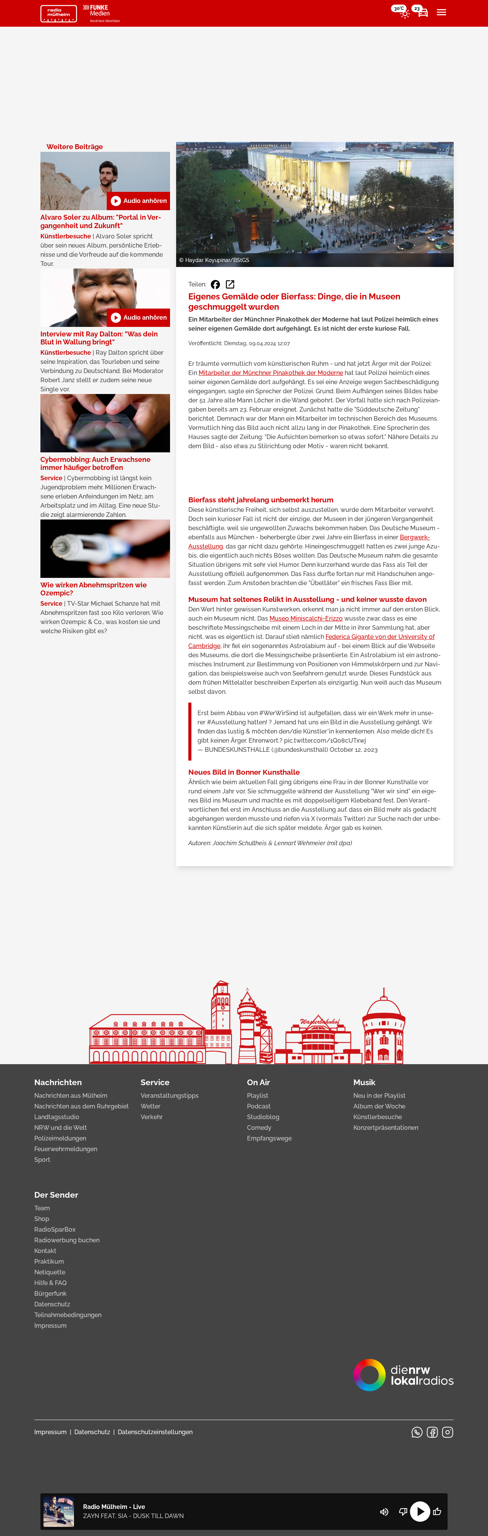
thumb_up (436, 1511)
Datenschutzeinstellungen (155, 1432)
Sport (42, 1159)
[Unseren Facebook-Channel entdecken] (432, 1432)
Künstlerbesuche (377, 1117)
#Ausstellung (226, 722)
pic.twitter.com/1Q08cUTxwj (325, 740)
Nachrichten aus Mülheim (71, 1095)
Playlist (257, 1095)
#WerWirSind (278, 713)
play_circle (420, 1511)
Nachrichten (58, 1082)
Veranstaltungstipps (170, 1095)
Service (155, 1082)
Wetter (151, 1106)
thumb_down (403, 1511)
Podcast (259, 1106)
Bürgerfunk (50, 1293)
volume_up (384, 1512)
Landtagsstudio (56, 1117)
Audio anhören (138, 201)
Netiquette (49, 1272)
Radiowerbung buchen (67, 1240)
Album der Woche (379, 1106)
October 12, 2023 (354, 749)
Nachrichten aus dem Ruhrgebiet (81, 1106)
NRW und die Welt (60, 1127)
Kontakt (45, 1251)
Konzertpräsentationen (385, 1127)
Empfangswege (269, 1138)
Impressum (50, 1325)
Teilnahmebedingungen (67, 1315)
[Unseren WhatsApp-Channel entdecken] (417, 1432)
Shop (41, 1218)
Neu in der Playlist (379, 1095)
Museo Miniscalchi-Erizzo (306, 618)
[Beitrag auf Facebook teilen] (215, 284)
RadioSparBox (54, 1229)
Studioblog (263, 1117)
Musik (364, 1082)
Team (42, 1208)
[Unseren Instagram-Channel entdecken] (447, 1432)
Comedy (259, 1127)
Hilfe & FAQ (50, 1283)
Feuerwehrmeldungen (65, 1149)
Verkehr (152, 1117)
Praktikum (49, 1261)
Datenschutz (52, 1304)
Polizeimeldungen (60, 1138)
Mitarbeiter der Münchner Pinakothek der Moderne (271, 372)
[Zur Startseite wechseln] (58, 13)
